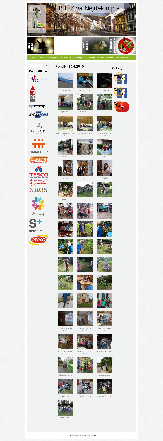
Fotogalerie (80, 57)
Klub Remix (40, 45)
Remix (41, 57)
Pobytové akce (66, 57)
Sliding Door (90, 435)
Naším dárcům (122, 57)
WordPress (80, 435)
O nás (33, 57)
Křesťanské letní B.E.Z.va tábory (95, 45)
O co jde (122, 45)
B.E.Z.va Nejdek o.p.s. (89, 8)
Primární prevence (105, 57)
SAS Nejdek (68, 45)
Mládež (92, 57)
